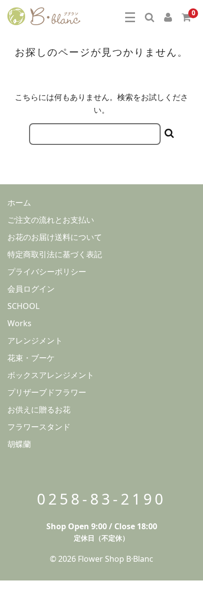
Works (19, 323)
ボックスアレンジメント (50, 375)
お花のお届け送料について (54, 237)
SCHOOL (23, 306)
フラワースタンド (38, 426)
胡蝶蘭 (19, 444)
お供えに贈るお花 (38, 409)
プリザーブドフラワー (46, 392)
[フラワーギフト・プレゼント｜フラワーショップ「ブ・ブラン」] (43, 15)
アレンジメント (35, 340)
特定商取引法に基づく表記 (54, 254)
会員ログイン (31, 288)
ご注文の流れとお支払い (50, 219)
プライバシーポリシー (46, 271)
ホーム (19, 202)
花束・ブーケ (31, 357)
